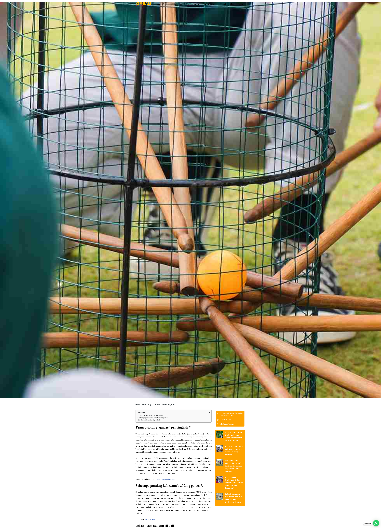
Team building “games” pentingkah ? (151, 415)
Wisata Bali (150, 519)
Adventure (192, 4)
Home (158, 4)
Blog (232, 4)
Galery (240, 4)
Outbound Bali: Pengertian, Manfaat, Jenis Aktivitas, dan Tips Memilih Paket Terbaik (234, 465)
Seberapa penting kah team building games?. (153, 418)
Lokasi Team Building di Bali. (150, 420)
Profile (167, 4)
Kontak (223, 4)
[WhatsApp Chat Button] (376, 523)
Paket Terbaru (208, 4)
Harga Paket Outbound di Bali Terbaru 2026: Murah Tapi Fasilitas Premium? (234, 482)
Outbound (178, 4)
